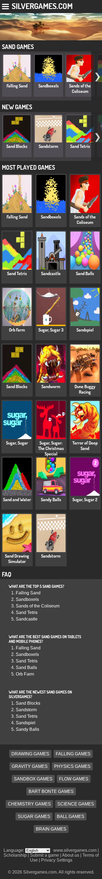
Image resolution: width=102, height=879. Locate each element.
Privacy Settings (56, 860)
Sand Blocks (16, 146)
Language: (14, 850)
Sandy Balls (51, 499)
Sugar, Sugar (17, 443)
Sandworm (50, 386)
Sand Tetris (80, 146)
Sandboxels (48, 86)
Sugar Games (34, 816)
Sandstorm (48, 146)
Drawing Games (30, 754)
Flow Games (73, 779)
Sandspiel (85, 330)
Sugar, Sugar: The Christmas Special (51, 448)
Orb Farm (17, 330)
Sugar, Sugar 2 (84, 499)
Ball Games (70, 816)
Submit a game (44, 855)
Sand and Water (17, 499)
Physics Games (72, 766)
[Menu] (6, 5)
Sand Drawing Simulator (17, 558)
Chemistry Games (29, 804)
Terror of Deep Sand (85, 445)
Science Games (75, 804)
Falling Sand (17, 86)
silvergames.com (42, 6)
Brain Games (51, 829)
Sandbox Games (33, 779)
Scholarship (15, 855)
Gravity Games (30, 766)
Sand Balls (85, 273)
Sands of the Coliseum (80, 88)
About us (70, 855)
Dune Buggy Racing (85, 389)
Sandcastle (51, 273)
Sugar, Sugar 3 (50, 330)
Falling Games (73, 754)
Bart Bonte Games (51, 791)
